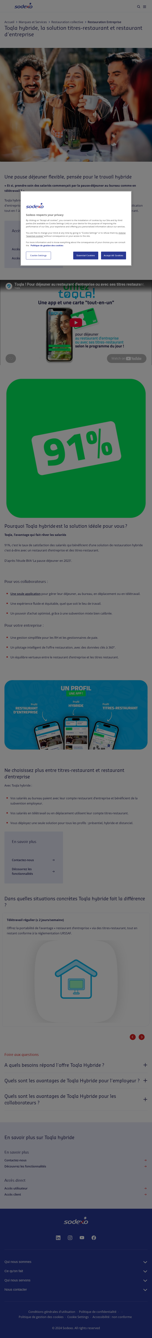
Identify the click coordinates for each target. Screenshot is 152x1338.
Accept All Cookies (113, 255)
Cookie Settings (38, 255)
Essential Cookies (86, 255)
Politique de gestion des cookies (47, 245)
